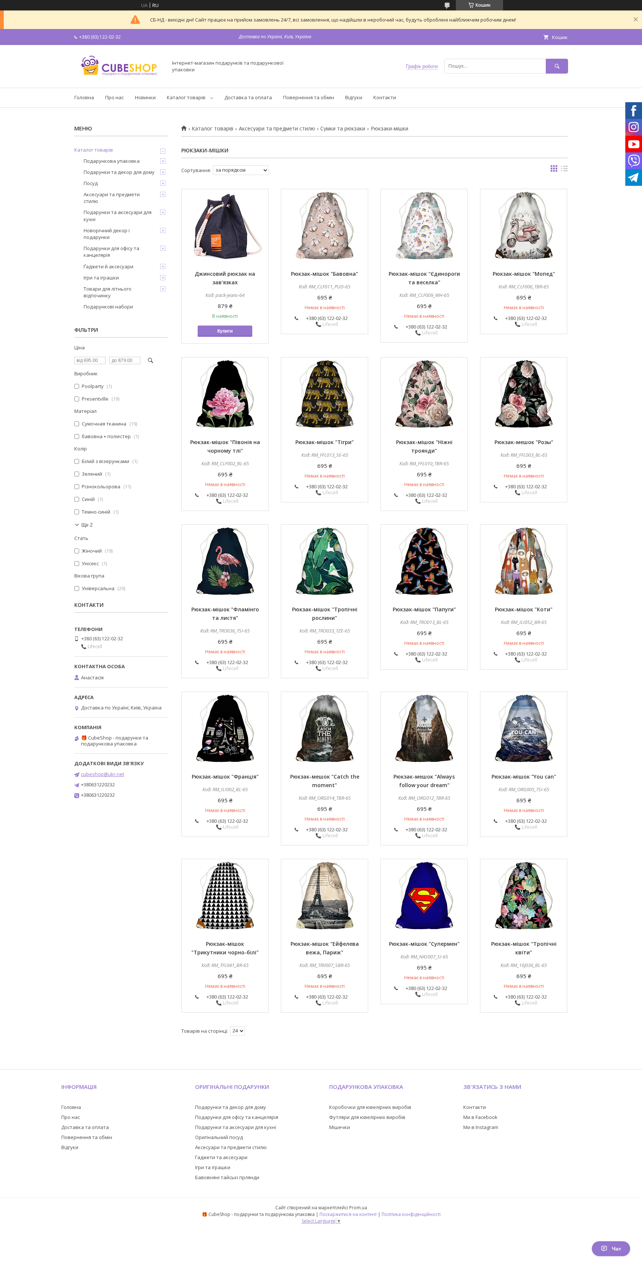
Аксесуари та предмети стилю (277, 129)
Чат (616, 1249)
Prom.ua (358, 1207)
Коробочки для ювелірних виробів (370, 1107)
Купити (225, 331)
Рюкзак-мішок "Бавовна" (324, 273)
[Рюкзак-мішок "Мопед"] (523, 226)
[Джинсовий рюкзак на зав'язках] (225, 226)
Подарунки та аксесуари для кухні (118, 215)
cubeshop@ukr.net (102, 774)
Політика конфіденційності (411, 1214)
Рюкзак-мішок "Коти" (523, 609)
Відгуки (353, 97)
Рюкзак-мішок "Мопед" (524, 273)
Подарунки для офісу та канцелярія (111, 251)
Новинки (145, 97)
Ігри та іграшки (101, 277)
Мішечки (339, 1127)
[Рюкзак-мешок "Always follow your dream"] (424, 729)
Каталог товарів (186, 97)
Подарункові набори (108, 306)
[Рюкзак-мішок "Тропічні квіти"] (523, 896)
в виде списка (564, 170)
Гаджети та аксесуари (221, 1157)
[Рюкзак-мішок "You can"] (523, 729)
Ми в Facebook (480, 1117)
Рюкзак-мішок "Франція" (225, 776)
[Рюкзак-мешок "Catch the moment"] (324, 729)
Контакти (384, 97)
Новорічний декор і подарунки (107, 233)
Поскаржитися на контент (348, 1214)
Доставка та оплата (248, 97)
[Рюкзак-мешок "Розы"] (523, 395)
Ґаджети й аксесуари (108, 266)
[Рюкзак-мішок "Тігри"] (324, 395)
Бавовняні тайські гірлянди (227, 1177)
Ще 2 (87, 525)
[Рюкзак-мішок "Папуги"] (424, 562)
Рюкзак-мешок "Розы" (524, 442)
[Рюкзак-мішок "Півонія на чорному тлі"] (225, 395)
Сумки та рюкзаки (342, 129)
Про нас (114, 97)
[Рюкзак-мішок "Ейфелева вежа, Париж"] (324, 896)
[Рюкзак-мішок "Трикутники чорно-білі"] (225, 896)
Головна (84, 97)
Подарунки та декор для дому (119, 172)
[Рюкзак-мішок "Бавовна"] (324, 226)
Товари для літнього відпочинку (108, 292)
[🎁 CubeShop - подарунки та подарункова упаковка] (118, 78)
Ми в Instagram (480, 1127)
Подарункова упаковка (112, 161)
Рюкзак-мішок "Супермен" (424, 943)
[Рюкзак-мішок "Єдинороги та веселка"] (424, 226)
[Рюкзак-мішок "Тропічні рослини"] (324, 562)
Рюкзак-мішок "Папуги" (424, 609)
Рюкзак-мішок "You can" (524, 776)
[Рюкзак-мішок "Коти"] (523, 562)
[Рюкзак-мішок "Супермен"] (424, 896)
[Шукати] (557, 66)
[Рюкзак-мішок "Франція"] (225, 729)
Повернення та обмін (308, 97)
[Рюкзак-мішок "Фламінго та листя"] (225, 562)
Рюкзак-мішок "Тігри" (324, 442)
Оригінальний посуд (219, 1137)
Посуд (91, 183)
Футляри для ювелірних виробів (367, 1117)
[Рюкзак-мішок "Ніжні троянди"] (424, 395)
